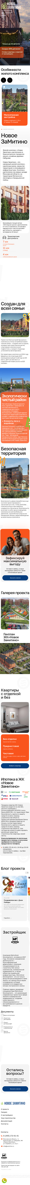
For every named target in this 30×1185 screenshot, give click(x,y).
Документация (6, 1121)
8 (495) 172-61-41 (11, 1136)
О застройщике (7, 1115)
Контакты (4, 1124)
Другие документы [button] (7, 1032)
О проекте (5, 1109)
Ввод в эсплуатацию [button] (9, 1015)
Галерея (4, 1112)
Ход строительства (8, 1118)
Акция (3, 15)
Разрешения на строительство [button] (8, 1027)
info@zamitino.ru (8, 1146)
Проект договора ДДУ (8, 1023)
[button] (15, 577)
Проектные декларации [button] (7, 1018)
